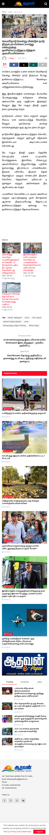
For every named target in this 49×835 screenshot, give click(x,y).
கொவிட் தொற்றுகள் (15, 318)
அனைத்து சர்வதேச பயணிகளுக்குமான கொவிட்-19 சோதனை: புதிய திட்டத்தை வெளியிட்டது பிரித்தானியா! (10, 264)
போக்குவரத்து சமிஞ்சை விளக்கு (14, 325)
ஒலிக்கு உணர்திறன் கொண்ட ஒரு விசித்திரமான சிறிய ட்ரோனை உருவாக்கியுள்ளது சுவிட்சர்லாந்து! (18, 641)
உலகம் (10, 12)
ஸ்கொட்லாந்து (34, 325)
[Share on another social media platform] (42, 65)
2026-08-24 (6, 417)
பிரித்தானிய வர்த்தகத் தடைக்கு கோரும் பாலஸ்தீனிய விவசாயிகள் (20, 502)
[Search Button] (45, 4)
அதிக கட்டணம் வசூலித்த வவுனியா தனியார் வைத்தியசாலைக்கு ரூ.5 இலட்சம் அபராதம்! (30, 743)
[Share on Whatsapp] (33, 65)
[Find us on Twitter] (10, 800)
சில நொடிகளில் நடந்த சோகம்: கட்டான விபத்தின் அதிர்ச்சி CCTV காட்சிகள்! (29, 706)
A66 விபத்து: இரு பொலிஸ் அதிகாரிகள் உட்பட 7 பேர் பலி (23, 457)
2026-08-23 (6, 462)
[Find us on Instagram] (17, 800)
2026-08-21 (6, 507)
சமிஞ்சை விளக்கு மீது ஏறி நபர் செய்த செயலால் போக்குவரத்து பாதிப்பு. (11, 299)
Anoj (12, 58)
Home (4, 12)
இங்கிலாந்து (18, 12)
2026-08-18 (6, 599)
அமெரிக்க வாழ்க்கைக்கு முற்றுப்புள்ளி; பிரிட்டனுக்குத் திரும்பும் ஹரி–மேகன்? (20, 547)
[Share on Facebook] (14, 65)
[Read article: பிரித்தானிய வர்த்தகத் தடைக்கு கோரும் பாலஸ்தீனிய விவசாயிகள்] (24, 482)
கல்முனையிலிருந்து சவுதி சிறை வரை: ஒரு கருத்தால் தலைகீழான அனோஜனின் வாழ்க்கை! (30, 719)
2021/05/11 (22, 58)
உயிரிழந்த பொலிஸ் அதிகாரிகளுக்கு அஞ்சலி (24, 413)
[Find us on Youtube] (23, 800)
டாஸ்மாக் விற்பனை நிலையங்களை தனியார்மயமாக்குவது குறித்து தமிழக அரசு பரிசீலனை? (29, 692)
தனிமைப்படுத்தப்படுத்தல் (12, 321)
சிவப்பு (27, 318)
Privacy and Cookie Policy (21, 832)
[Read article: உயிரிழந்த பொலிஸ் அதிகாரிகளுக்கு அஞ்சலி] (24, 394)
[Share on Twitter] (23, 65)
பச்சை (26, 321)
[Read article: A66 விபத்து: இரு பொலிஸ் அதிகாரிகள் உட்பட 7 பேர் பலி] (24, 437)
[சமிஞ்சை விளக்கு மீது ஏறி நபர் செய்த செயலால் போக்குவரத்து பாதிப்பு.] (11, 287)
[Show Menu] (3, 4)
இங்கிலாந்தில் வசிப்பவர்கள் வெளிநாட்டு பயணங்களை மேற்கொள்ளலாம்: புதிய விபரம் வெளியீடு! (32, 262)
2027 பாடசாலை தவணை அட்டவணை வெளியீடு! (26, 730)
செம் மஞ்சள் (36, 318)
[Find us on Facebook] (4, 800)
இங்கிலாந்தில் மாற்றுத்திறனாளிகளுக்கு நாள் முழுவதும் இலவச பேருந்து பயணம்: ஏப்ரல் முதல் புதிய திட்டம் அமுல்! (23, 594)
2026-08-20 (6, 552)
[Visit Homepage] (24, 4)
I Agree (39, 832)
